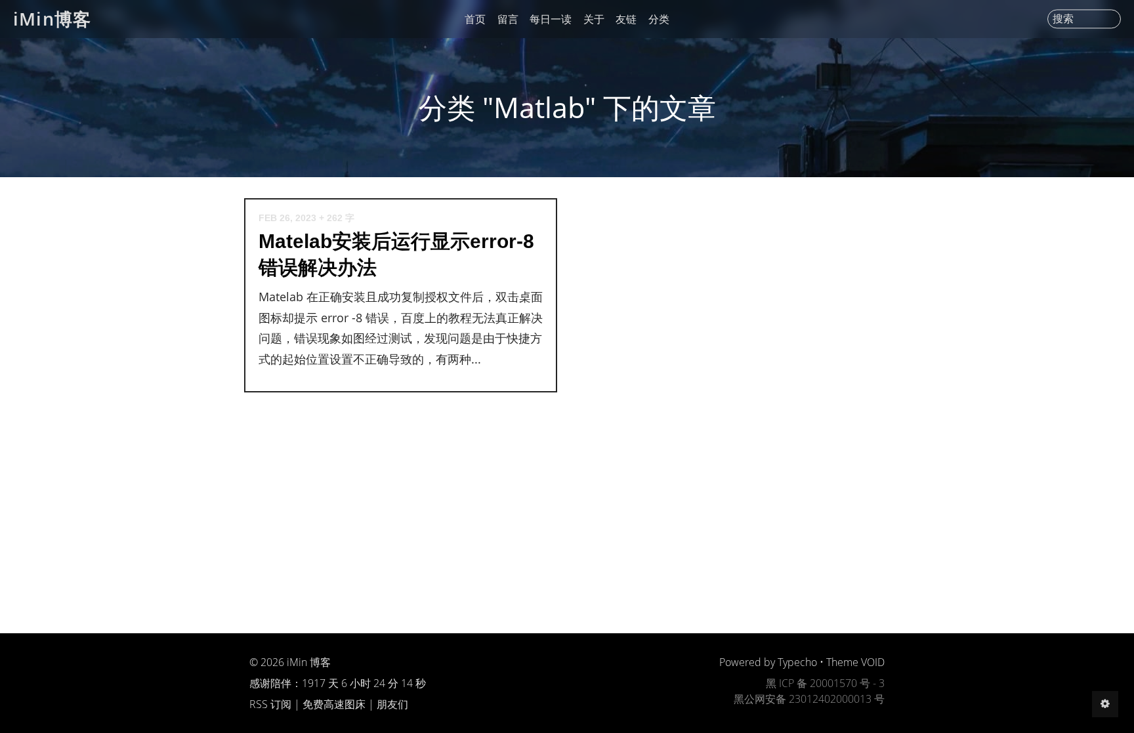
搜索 (1063, 19)
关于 (593, 19)
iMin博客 (52, 19)
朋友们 (392, 704)
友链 (626, 19)
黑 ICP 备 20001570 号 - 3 (825, 683)
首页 (475, 19)
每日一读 (551, 19)
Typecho (797, 662)
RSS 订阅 (270, 704)
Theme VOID (855, 662)
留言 (507, 19)
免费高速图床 (334, 704)
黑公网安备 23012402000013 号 (809, 699)
